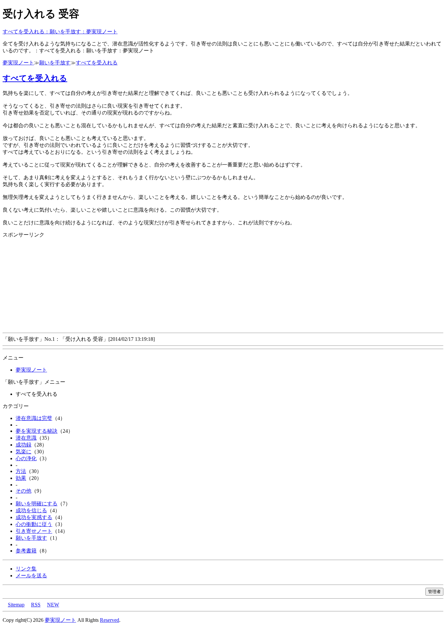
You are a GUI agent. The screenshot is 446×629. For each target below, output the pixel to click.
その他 (23, 491)
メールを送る (31, 575)
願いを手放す (55, 62)
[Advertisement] (198, 284)
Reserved (109, 620)
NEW (53, 604)
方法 (21, 471)
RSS (35, 604)
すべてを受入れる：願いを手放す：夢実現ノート (60, 31)
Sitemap (16, 604)
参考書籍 (26, 550)
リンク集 (26, 568)
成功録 (23, 444)
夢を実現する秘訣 (36, 431)
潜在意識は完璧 (34, 418)
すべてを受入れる (97, 62)
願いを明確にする (36, 503)
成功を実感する (34, 517)
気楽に (23, 451)
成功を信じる (31, 510)
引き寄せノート (34, 531)
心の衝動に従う (34, 524)
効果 (21, 478)
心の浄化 (26, 458)
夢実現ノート (18, 62)
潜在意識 (26, 438)
